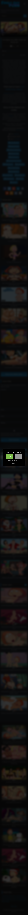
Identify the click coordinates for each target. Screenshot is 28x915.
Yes (9, 456)
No (18, 456)
